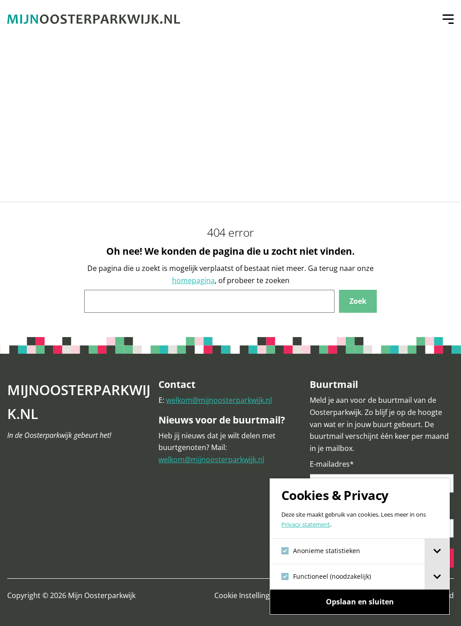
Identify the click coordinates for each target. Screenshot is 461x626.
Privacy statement (305, 524)
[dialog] (360, 546)
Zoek (357, 301)
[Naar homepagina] (93, 19)
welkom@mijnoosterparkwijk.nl (219, 400)
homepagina (193, 280)
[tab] (437, 551)
